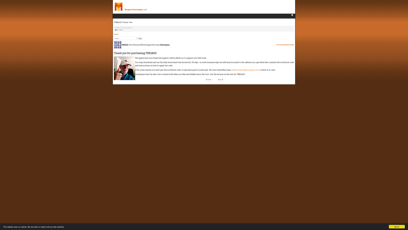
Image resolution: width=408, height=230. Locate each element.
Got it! (396, 226)
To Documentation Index (398, 45)
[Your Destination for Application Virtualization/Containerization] (27, 7)
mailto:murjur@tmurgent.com (132, 66)
